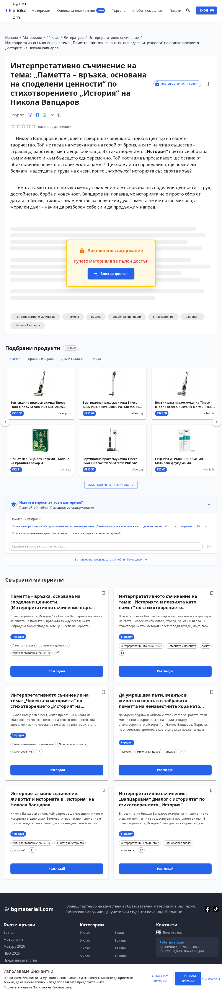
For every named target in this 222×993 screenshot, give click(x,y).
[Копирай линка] (59, 115)
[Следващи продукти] (216, 422)
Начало (11, 37)
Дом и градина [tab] (72, 359)
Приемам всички (188, 978)
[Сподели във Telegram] (52, 115)
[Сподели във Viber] (30, 115)
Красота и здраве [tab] (41, 359)
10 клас (120, 940)
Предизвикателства (20, 960)
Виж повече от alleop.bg (108, 485)
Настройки (211, 979)
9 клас (119, 932)
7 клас (85, 948)
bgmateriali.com (20, 10)
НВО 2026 (11, 953)
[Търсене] (188, 10)
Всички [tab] (15, 359)
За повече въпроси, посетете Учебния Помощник (108, 559)
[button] (35, 316)
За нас (8, 932)
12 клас (120, 956)
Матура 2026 (14, 946)
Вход (203, 10)
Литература (74, 37)
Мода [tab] (97, 359)
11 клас (53, 37)
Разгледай (57, 671)
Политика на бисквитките (52, 987)
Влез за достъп (113, 273)
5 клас (85, 932)
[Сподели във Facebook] (37, 115)
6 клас (85, 940)
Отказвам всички (160, 978)
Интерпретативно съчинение (113, 37)
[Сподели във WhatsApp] (44, 115)
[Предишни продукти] (5, 422)
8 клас (85, 956)
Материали (32, 37)
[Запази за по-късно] (207, 83)
